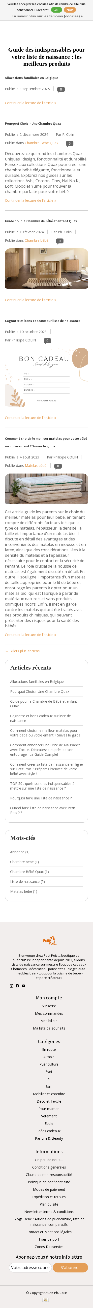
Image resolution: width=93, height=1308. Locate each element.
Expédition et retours (49, 1196)
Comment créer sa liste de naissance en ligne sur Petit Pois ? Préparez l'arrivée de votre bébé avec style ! (46, 769)
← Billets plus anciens (22, 651)
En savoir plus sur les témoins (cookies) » (47, 16)
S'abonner (70, 1267)
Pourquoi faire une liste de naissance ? (41, 798)
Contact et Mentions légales (49, 1231)
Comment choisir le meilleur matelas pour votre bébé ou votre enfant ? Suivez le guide (45, 732)
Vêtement (49, 1116)
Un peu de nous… (49, 1159)
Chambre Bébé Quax (41, 142)
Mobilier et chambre (49, 1093)
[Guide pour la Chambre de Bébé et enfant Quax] (46, 291)
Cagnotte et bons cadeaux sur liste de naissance (42, 320)
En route (49, 1049)
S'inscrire (49, 1006)
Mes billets (49, 1020)
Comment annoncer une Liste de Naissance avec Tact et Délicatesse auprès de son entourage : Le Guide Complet (45, 750)
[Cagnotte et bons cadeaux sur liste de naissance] (46, 409)
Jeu (49, 1079)
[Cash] (45, 1300)
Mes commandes (49, 1013)
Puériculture (49, 1064)
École (49, 1123)
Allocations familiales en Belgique (31, 78)
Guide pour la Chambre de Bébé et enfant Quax (41, 221)
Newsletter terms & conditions (49, 1211)
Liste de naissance (27, 881)
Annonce (20, 852)
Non (69, 10)
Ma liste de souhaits (49, 1028)
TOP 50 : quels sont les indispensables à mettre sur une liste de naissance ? (42, 786)
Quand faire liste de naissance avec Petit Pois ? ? (42, 810)
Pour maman (49, 1108)
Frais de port (49, 1239)
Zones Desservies (49, 1246)
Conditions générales (49, 1167)
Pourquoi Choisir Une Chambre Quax (33, 123)
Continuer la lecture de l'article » (30, 102)
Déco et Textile (49, 1101)
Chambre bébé (36, 240)
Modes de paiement (49, 1189)
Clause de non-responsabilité (49, 1174)
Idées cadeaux (49, 1131)
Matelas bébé (36, 465)
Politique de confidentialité (49, 1182)
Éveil (49, 1071)
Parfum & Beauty (49, 1138)
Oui (57, 10)
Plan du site (49, 1204)
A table (49, 1056)
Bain (49, 1086)
